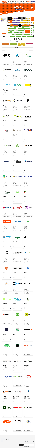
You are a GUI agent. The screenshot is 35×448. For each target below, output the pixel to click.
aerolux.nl (15, 62)
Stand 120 (5, 366)
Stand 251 (5, 289)
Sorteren (31, 50)
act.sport (4, 62)
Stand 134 (5, 91)
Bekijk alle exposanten (17, 47)
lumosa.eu (26, 228)
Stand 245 (26, 397)
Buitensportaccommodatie (13, 44)
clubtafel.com (26, 107)
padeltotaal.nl (15, 290)
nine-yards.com (5, 259)
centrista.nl (15, 107)
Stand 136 (15, 151)
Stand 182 (5, 182)
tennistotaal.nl (5, 398)
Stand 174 (5, 320)
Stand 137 (15, 106)
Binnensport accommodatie (5, 79)
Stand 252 (15, 397)
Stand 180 (5, 151)
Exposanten (21, 1)
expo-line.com (5, 152)
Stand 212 (26, 320)
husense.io (26, 183)
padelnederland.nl (5, 290)
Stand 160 (26, 258)
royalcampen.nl (5, 336)
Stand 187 (15, 61)
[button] (33, 441)
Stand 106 (26, 75)
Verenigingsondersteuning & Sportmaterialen (21, 44)
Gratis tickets (29, 1)
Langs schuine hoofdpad (27, 106)
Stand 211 (5, 61)
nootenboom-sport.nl (16, 259)
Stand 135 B (5, 227)
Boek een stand (20, 9)
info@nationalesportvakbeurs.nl (18, 439)
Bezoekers (18, 1)
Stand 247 (5, 213)
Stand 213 (15, 75)
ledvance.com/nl (5, 228)
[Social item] (2, 439)
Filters (4, 50)
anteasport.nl (15, 76)
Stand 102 (15, 227)
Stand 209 (26, 289)
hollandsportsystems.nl (16, 183)
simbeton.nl (15, 336)
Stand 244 (15, 136)
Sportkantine (29, 43)
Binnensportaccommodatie (5, 44)
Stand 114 (5, 258)
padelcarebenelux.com (27, 290)
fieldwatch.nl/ (15, 152)
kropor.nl (26, 214)
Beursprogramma (14, 1)
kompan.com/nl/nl (16, 214)
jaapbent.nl (5, 214)
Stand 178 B (26, 366)
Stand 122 (26, 182)
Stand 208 (15, 182)
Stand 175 (15, 213)
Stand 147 (5, 335)
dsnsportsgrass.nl (16, 137)
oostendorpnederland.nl (27, 259)
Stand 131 (26, 151)
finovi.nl (26, 152)
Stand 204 (5, 75)
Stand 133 (26, 61)
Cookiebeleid (24, 446)
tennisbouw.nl (15, 398)
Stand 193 (15, 366)
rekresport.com (16, 321)
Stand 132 (15, 258)
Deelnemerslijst (25, 1)
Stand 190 (15, 320)
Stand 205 (5, 106)
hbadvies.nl (5, 183)
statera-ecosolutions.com (28, 367)
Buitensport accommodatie (7, 64)
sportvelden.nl (5, 367)
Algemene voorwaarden (28, 438)
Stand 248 (15, 335)
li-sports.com (15, 228)
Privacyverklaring (27, 446)
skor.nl (25, 336)
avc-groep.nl (5, 92)
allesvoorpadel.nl (5, 76)
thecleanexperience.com (27, 398)
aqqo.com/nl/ (26, 76)
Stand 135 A (26, 335)
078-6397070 (18, 438)
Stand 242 (26, 213)
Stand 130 (26, 227)
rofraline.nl (26, 321)
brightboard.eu (5, 107)
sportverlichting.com (16, 367)
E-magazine (9, 1)
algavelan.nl (26, 62)
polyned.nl (5, 321)
